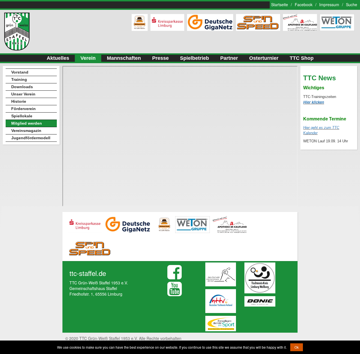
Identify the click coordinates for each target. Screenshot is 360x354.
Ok (296, 347)
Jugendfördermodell (30, 138)
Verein (88, 58)
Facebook (303, 4)
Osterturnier (263, 58)
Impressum (329, 4)
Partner (229, 58)
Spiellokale (21, 116)
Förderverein (23, 108)
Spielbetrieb (194, 58)
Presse (160, 58)
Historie (18, 101)
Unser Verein (23, 94)
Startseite (279, 4)
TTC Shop (302, 58)
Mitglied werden (26, 123)
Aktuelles (58, 58)
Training (19, 79)
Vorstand (19, 72)
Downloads (22, 86)
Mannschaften (124, 58)
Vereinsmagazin (26, 130)
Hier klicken (313, 102)
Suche (351, 4)
